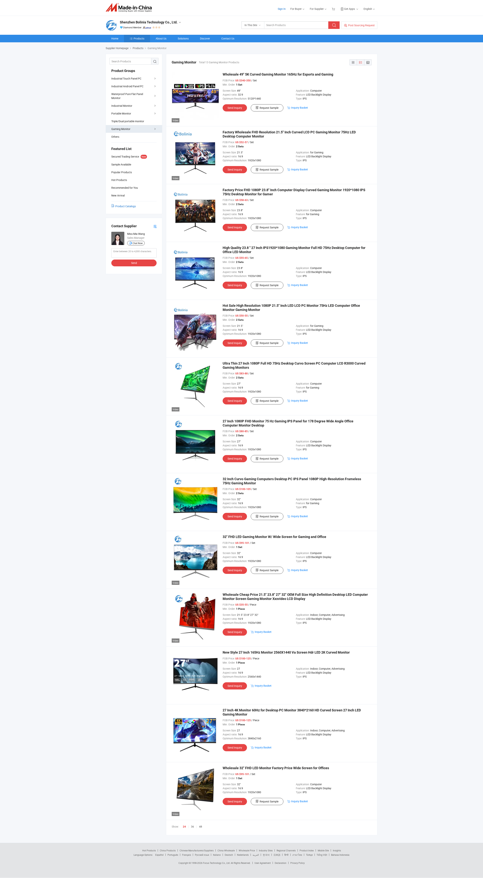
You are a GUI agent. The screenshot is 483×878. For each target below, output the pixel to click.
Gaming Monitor (120, 129)
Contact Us (227, 38)
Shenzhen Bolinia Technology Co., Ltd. (149, 22)
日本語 (277, 854)
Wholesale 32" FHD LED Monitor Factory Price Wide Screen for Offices (276, 768)
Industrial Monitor (121, 105)
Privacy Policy (297, 862)
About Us (161, 38)
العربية (256, 854)
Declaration (280, 862)
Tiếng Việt (322, 854)
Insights (337, 850)
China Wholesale (226, 850)
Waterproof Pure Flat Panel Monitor (127, 96)
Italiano (217, 854)
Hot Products (149, 850)
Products (139, 38)
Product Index (307, 850)
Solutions (183, 38)
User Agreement (263, 862)
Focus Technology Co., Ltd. (217, 862)
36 (192, 826)
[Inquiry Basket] (334, 9)
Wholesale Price (247, 850)
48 (200, 826)
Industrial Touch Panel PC (126, 78)
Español (159, 854)
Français (186, 854)
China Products (168, 850)
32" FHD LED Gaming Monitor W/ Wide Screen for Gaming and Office (274, 537)
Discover (205, 38)
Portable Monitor (121, 113)
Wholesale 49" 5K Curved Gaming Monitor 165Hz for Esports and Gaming (278, 74)
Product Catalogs (125, 206)
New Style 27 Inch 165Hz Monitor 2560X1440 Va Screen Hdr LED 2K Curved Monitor (286, 652)
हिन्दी (286, 854)
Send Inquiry (235, 108)
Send (134, 263)
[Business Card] (155, 226)
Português (173, 854)
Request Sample (269, 108)
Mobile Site (323, 850)
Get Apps (349, 9)
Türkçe (309, 854)
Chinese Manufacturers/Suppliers (197, 850)
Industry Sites (266, 850)
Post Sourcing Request (361, 25)
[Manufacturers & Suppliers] (130, 7)
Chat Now (137, 243)
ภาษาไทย (297, 854)
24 (184, 826)
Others (115, 136)
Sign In (282, 9)
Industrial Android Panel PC (127, 86)
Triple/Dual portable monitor (127, 121)
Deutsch (229, 854)
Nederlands (243, 854)
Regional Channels (286, 850)
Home (114, 38)
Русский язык (202, 854)
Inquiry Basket (299, 107)
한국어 (266, 854)
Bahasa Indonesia (340, 854)
